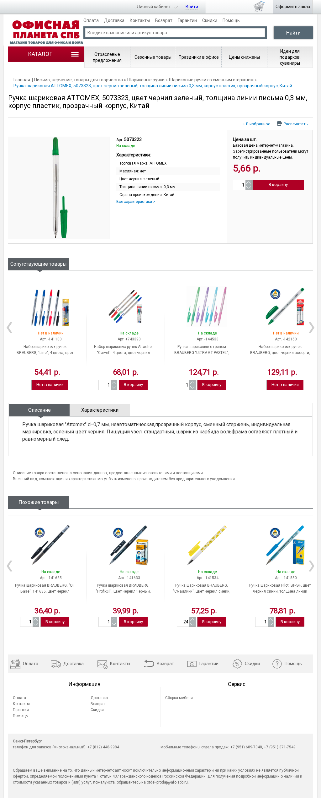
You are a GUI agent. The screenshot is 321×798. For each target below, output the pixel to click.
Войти (192, 6)
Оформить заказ (293, 6)
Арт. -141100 (51, 339)
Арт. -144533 (207, 339)
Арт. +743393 (129, 339)
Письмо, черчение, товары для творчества (78, 79)
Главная (21, 79)
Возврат (163, 20)
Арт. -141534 (207, 578)
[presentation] (39, 410)
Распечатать (296, 124)
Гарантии (187, 20)
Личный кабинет (154, 6)
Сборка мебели (179, 698)
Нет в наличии (50, 384)
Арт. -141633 (129, 578)
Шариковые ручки (146, 79)
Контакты (140, 20)
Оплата (91, 20)
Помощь (231, 20)
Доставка (114, 20)
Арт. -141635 (51, 578)
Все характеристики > (135, 201)
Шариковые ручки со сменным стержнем (211, 79)
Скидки (209, 20)
